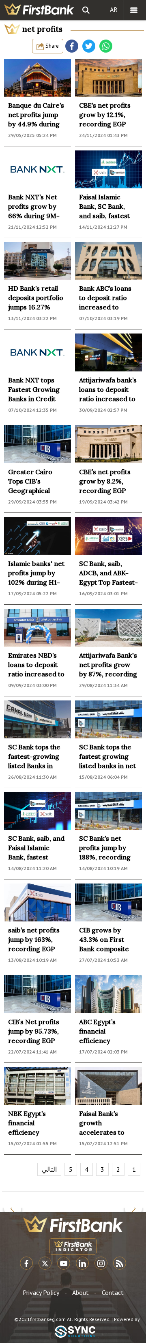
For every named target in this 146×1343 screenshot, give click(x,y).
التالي (49, 1169)
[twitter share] (88, 46)
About (80, 1292)
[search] (86, 10)
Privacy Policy (41, 1292)
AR (114, 9)
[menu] (134, 10)
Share (51, 45)
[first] (39, 10)
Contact (113, 1292)
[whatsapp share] (105, 46)
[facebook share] (71, 46)
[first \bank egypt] (73, 1224)
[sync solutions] (75, 1332)
